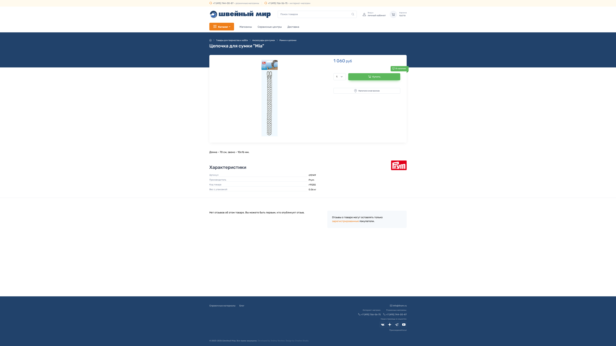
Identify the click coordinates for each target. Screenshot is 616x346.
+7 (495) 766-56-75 (277, 3)
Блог (241, 305)
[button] (270, 98)
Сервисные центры (270, 26)
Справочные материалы (222, 305)
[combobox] (317, 14)
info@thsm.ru (400, 305)
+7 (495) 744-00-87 (223, 3)
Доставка (293, 26)
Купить (376, 76)
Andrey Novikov (278, 341)
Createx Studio (301, 341)
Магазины (246, 26)
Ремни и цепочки (287, 40)
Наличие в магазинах (369, 91)
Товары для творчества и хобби (232, 40)
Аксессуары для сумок (263, 40)
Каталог (223, 26)
